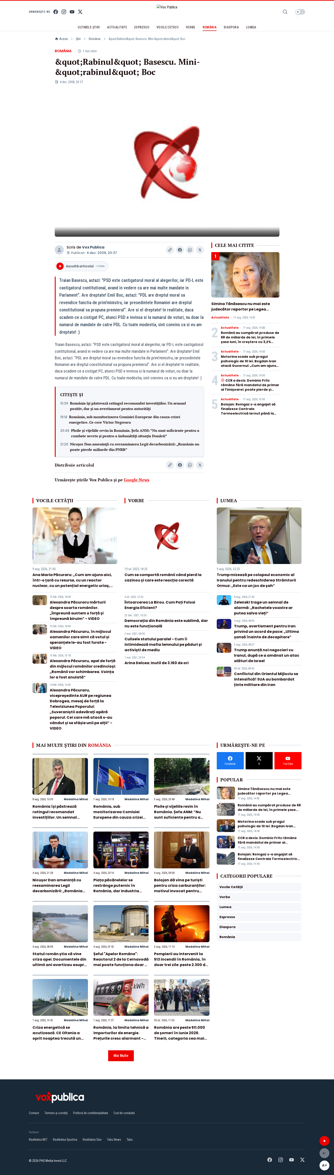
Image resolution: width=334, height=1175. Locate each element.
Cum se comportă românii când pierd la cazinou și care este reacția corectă (163, 577)
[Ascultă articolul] (324, 1141)
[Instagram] (64, 12)
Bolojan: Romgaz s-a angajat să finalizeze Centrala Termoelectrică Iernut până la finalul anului (248, 411)
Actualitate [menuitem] (117, 27)
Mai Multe (121, 1055)
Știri (78, 39)
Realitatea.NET (38, 1139)
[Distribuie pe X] (200, 250)
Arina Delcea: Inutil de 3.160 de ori (157, 663)
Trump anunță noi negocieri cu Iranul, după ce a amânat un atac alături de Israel (266, 655)
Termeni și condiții (56, 1113)
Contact (34, 1113)
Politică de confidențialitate (90, 1113)
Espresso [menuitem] (141, 27)
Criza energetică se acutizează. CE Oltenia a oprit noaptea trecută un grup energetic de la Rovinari (56, 1038)
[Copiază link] (170, 250)
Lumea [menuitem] (251, 27)
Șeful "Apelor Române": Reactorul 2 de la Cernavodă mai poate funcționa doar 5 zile (121, 962)
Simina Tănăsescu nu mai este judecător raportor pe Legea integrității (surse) (240, 309)
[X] (80, 12)
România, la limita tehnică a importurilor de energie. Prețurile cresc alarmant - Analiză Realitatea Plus (121, 1035)
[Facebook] (55, 12)
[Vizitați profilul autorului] (59, 249)
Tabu (130, 1139)
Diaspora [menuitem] (231, 27)
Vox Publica (93, 247)
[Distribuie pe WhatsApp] (190, 250)
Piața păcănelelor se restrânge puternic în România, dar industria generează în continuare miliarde (117, 890)
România (94, 39)
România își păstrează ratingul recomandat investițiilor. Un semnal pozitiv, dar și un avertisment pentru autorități (128, 406)
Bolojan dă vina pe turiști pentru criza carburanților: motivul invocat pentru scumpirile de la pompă (180, 888)
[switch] (300, 12)
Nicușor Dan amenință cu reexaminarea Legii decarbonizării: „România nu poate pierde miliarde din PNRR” (134, 447)
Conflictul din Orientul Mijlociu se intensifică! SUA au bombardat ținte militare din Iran (266, 679)
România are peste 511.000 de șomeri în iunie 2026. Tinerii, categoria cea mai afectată (179, 1035)
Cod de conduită (124, 1113)
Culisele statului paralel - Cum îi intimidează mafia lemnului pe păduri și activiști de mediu (163, 644)
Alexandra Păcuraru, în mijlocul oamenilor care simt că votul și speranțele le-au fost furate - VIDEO (80, 640)
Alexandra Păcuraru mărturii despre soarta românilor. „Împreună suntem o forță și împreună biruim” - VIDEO (78, 610)
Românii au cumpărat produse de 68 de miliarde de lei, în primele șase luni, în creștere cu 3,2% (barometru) (250, 339)
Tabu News (114, 1139)
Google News (136, 479)
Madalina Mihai (76, 799)
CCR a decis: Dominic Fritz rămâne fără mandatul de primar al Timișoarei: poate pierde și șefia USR (250, 387)
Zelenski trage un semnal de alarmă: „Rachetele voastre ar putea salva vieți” (263, 608)
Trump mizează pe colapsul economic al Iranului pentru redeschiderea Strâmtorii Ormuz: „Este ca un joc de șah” (256, 580)
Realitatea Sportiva (65, 1139)
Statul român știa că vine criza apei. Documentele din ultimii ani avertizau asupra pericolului (59, 962)
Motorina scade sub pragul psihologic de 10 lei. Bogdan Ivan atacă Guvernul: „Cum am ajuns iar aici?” (248, 363)
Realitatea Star (92, 1139)
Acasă (63, 39)
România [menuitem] (210, 27)
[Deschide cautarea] (285, 11)
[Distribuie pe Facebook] (180, 250)
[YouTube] (72, 12)
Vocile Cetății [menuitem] (168, 27)
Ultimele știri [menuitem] (89, 27)
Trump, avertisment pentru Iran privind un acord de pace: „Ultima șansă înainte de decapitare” (266, 632)
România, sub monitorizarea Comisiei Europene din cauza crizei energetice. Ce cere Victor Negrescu (124, 419)
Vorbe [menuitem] (190, 27)
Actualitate (220, 317)
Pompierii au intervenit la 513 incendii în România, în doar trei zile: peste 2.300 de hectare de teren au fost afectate (181, 964)
